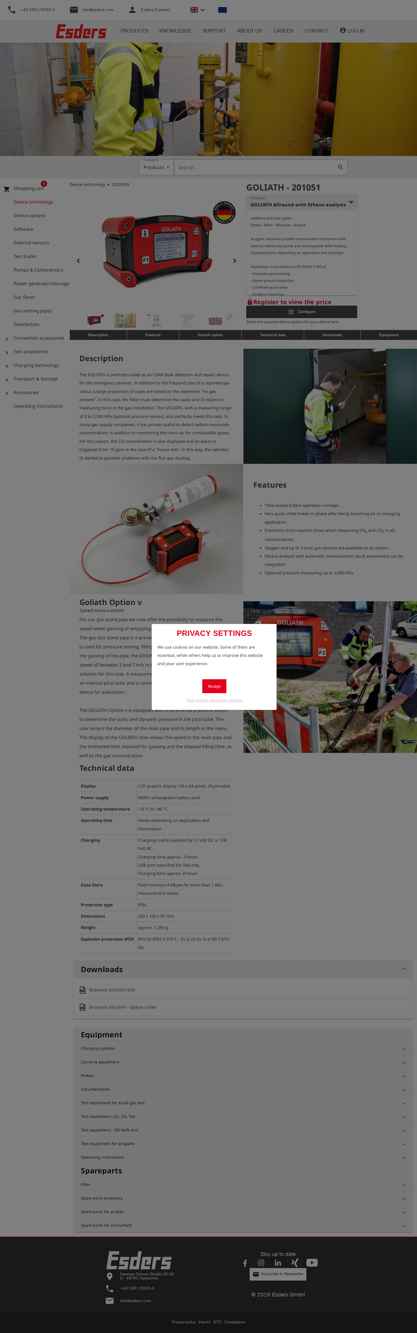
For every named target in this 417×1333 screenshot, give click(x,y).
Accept (214, 686)
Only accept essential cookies (214, 700)
